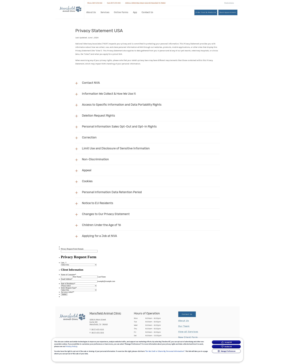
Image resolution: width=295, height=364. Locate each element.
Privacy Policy (71, 346)
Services (105, 12)
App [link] (135, 12)
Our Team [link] (184, 326)
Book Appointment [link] (228, 12)
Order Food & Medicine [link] (206, 12)
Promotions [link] (229, 3)
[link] (70, 9)
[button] (147, 83)
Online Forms (121, 12)
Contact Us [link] (147, 12)
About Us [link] (183, 321)
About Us (91, 12)
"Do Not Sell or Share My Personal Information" (165, 351)
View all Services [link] (188, 332)
